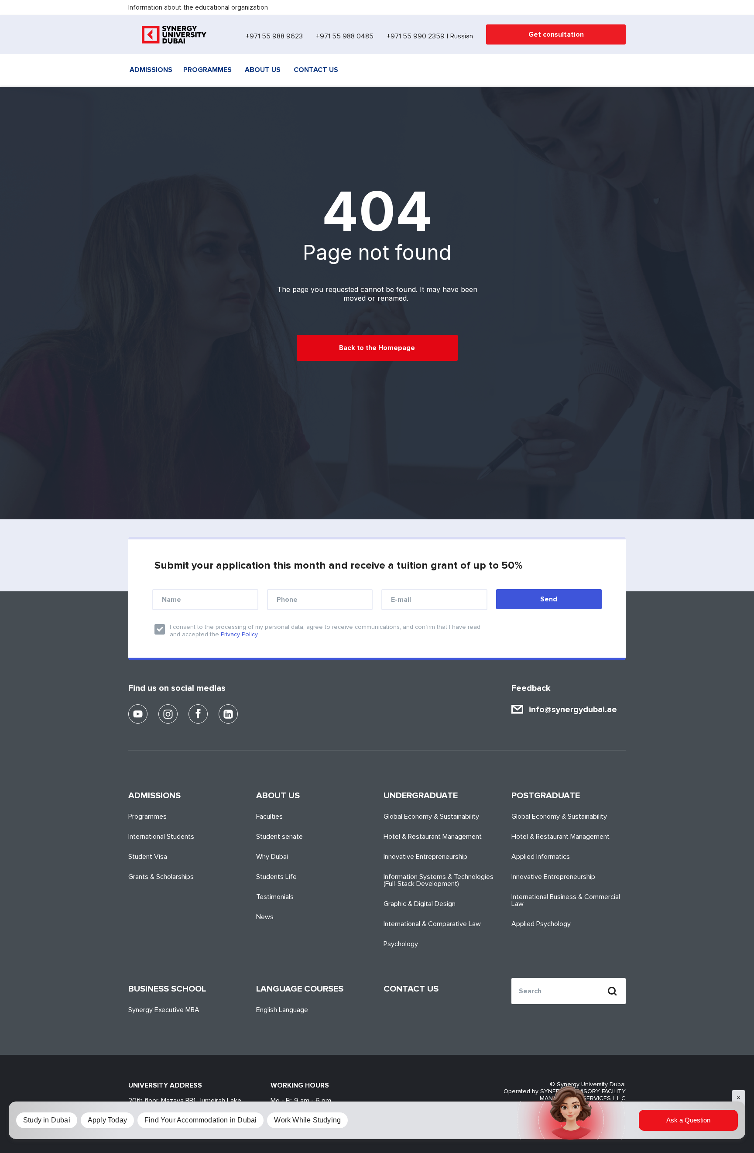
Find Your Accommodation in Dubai (200, 1120)
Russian (461, 36)
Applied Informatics (540, 856)
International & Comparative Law (432, 924)
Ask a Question (688, 1120)
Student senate (279, 836)
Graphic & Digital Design (420, 903)
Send (548, 599)
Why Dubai (272, 856)
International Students (161, 836)
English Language (282, 1009)
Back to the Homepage (377, 348)
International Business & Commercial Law (565, 900)
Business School (167, 989)
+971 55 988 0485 (345, 36)
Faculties (269, 816)
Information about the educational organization (198, 7)
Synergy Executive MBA (163, 1009)
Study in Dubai (46, 1120)
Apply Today (107, 1120)
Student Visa (147, 856)
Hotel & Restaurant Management (433, 836)
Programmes (207, 69)
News (265, 917)
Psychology (401, 944)
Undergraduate (421, 795)
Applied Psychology (541, 924)
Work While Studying (307, 1120)
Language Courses (299, 989)
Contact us (316, 69)
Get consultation (556, 34)
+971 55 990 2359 (416, 36)
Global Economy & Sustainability (431, 816)
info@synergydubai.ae (573, 709)
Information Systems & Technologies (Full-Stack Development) (439, 880)
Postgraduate (545, 795)
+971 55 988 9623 (274, 36)
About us (263, 69)
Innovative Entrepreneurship (425, 856)
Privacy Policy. (240, 634)
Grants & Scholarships (161, 876)
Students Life (276, 876)
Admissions (151, 69)
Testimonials (275, 896)
